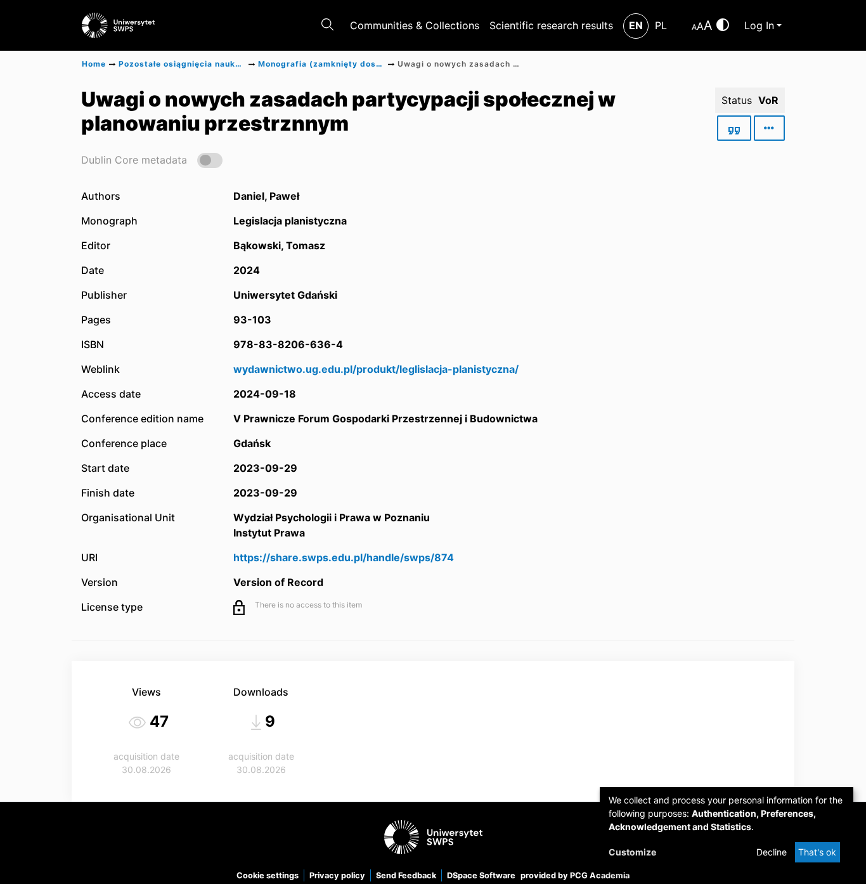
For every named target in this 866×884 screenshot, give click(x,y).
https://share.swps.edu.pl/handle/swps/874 (343, 557)
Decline (771, 852)
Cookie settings (267, 875)
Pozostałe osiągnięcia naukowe (182, 63)
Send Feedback (406, 875)
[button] (152, 159)
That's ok (817, 852)
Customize (632, 852)
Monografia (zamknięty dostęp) (321, 63)
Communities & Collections (414, 25)
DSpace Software (481, 875)
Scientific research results (551, 25)
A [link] (694, 27)
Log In (759, 25)
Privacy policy (337, 875)
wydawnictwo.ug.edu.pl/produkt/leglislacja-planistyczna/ (376, 369)
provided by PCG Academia (575, 875)
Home (94, 63)
